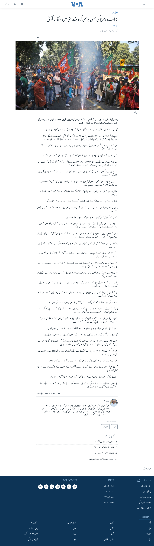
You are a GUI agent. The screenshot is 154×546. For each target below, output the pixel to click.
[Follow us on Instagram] (57, 486)
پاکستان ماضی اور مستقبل (31, 534)
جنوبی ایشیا (115, 12)
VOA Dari (110, 491)
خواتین (112, 528)
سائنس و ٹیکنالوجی (109, 539)
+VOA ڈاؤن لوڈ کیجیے (144, 502)
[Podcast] (46, 486)
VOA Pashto (109, 497)
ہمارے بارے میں (145, 497)
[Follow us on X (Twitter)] (69, 486)
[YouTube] (22, 4)
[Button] (38, 38)
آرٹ (112, 534)
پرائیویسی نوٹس (147, 491)
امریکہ (149, 528)
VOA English (109, 486)
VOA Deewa (109, 502)
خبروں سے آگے (33, 528)
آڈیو (75, 539)
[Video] (14, 4)
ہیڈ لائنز (7, 4)
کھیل (112, 523)
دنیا (150, 539)
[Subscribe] (40, 486)
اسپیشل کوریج (34, 523)
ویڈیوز (74, 534)
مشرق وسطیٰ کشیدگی (33, 539)
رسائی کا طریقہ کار (146, 486)
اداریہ (74, 528)
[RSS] (52, 486)
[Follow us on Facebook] (74, 486)
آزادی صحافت (71, 523)
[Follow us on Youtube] (63, 486)
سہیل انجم (115, 26)
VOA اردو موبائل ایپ (144, 508)
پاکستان (149, 523)
